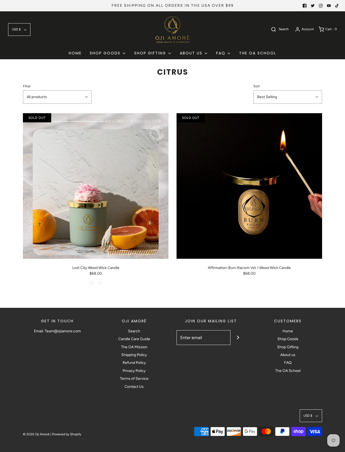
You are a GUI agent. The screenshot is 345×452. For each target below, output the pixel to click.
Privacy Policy (134, 370)
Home (287, 331)
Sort (256, 86)
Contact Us (134, 386)
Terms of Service (134, 378)
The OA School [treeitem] (257, 53)
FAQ (288, 362)
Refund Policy (134, 362)
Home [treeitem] (75, 53)
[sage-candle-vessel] (99, 283)
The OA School (288, 370)
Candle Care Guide (134, 339)
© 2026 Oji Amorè (36, 434)
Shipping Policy (134, 355)
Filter (27, 86)
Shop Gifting (287, 347)
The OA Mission (134, 347)
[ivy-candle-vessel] (91, 283)
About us (287, 355)
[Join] (237, 337)
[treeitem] (108, 53)
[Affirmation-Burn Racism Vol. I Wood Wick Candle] (249, 186)
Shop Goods (287, 339)
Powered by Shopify (66, 434)
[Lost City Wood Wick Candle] (95, 186)
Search (134, 331)
